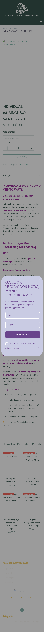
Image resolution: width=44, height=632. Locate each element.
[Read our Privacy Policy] (38, 347)
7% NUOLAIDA (22, 334)
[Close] (40, 279)
